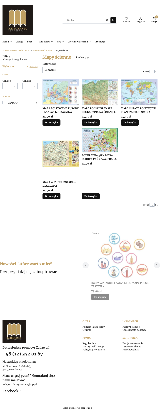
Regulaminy (89, 343)
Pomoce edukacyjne (42, 50)
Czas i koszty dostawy (134, 330)
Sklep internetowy (76, 408)
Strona (146, 71)
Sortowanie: (49, 63)
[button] (113, 20)
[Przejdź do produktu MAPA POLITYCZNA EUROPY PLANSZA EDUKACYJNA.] (60, 92)
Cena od (6, 80)
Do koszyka (51, 122)
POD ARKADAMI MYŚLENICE (16, 50)
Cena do (26, 80)
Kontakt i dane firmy (93, 326)
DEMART (13, 102)
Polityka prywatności (93, 349)
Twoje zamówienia (132, 343)
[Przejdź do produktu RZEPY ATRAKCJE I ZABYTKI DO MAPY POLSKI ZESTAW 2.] (121, 255)
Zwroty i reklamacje (93, 346)
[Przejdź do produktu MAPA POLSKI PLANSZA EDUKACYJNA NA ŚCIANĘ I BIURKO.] (100, 92)
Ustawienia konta (131, 346)
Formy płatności (131, 326)
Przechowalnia (130, 349)
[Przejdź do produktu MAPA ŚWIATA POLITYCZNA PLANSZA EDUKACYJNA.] (139, 92)
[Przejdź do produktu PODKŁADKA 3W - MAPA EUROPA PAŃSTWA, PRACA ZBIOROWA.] (100, 140)
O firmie (86, 330)
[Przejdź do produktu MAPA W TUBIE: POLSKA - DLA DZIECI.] (60, 153)
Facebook (10, 391)
